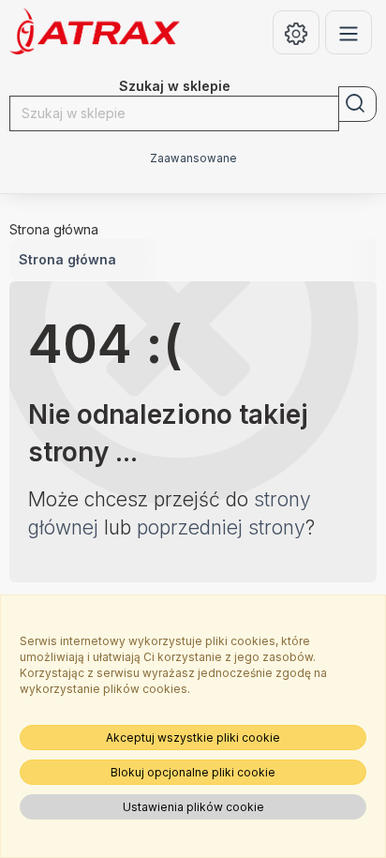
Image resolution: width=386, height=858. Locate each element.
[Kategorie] (348, 32)
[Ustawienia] (296, 32)
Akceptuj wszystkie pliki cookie (193, 737)
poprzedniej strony (221, 527)
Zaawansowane (193, 158)
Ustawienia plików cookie (193, 807)
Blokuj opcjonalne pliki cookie (193, 772)
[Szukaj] (357, 104)
